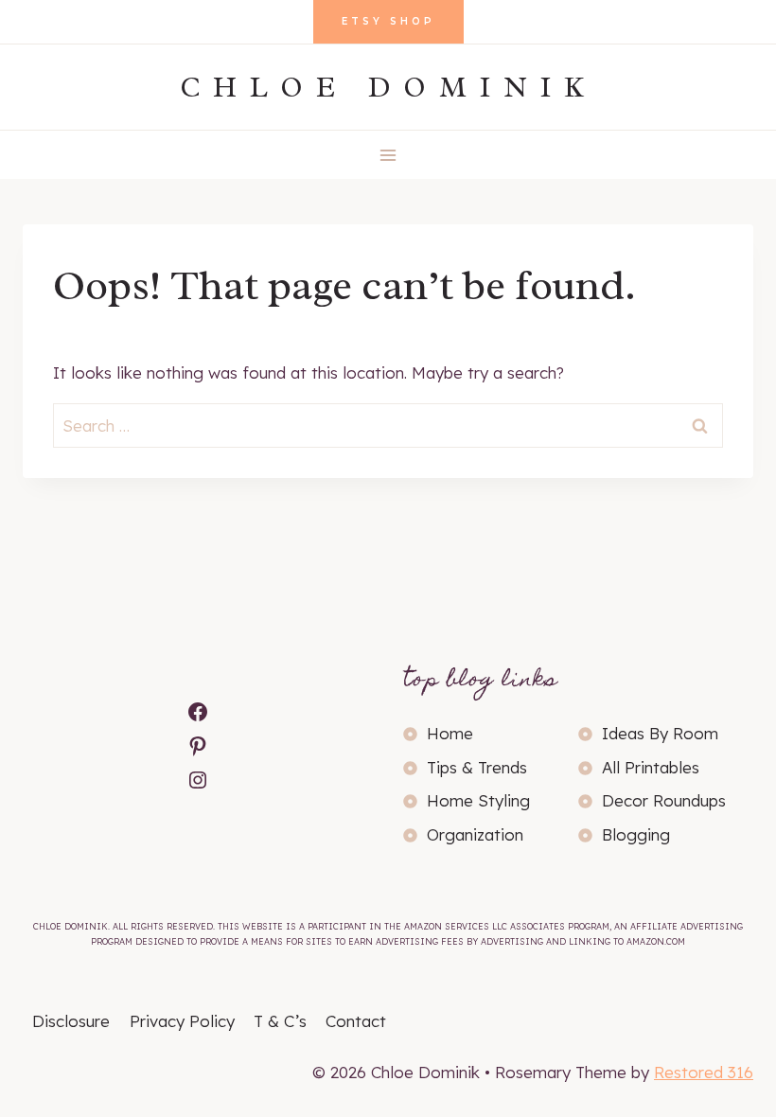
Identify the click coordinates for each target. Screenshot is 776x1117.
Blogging (636, 834)
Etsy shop (388, 21)
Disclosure (71, 1021)
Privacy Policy (182, 1021)
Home (450, 733)
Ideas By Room (660, 733)
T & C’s (280, 1021)
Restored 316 (703, 1072)
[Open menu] (388, 154)
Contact (356, 1021)
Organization (475, 834)
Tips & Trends (477, 767)
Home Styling (478, 800)
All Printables (650, 767)
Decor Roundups (664, 800)
